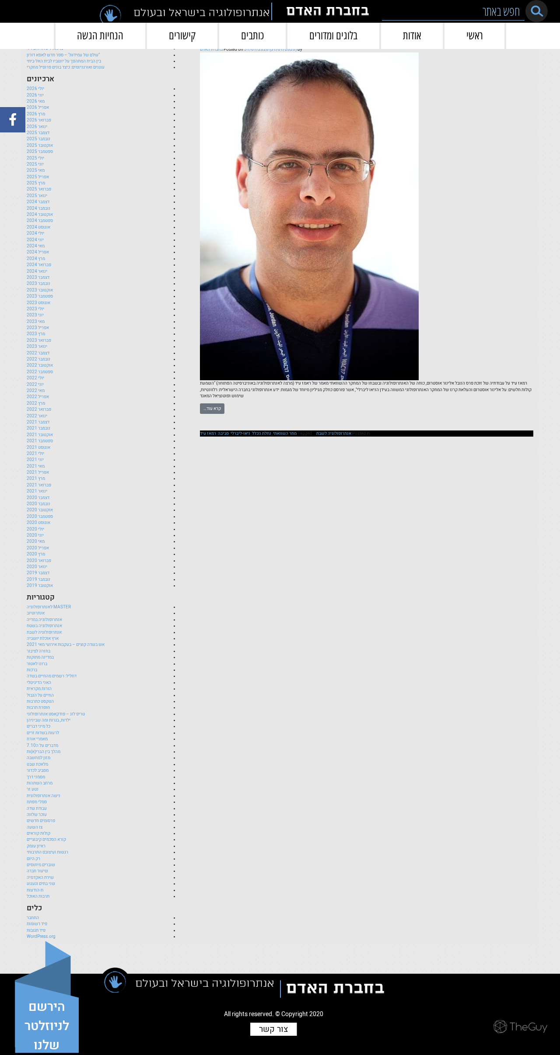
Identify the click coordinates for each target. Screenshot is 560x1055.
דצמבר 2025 (38, 133)
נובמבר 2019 (38, 579)
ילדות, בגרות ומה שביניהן (48, 720)
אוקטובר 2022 (40, 365)
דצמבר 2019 (38, 573)
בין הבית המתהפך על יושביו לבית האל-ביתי (64, 61)
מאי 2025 (36, 170)
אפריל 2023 (38, 328)
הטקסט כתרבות (40, 701)
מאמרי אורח (37, 739)
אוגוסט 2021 (38, 447)
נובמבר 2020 (38, 504)
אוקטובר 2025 (40, 145)
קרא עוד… (212, 409)
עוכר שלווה (37, 815)
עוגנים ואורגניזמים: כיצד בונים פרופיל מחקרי (66, 67)
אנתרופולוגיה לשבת (333, 433)
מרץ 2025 (36, 183)
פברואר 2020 (39, 561)
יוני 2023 (35, 315)
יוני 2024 (35, 240)
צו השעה (34, 827)
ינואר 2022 (37, 416)
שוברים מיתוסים (41, 865)
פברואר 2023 (39, 340)
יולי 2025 (35, 158)
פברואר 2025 (39, 189)
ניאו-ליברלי (240, 433)
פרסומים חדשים (41, 821)
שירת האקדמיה (40, 878)
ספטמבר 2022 (40, 372)
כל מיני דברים (38, 726)
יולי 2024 (35, 233)
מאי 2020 (36, 541)
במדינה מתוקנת (40, 657)
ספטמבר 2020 (40, 517)
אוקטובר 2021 (40, 435)
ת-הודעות (35, 890)
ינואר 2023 (37, 347)
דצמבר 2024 (38, 202)
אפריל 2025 (38, 177)
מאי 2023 (36, 322)
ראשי (474, 35)
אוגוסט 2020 (38, 523)
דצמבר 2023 (38, 277)
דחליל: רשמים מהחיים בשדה (52, 676)
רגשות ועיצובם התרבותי (47, 852)
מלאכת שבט (37, 764)
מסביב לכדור (38, 770)
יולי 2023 (35, 309)
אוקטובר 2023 (40, 290)
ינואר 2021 (37, 491)
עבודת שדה (37, 808)
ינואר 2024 (37, 271)
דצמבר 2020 (38, 498)
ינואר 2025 (37, 196)
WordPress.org (41, 937)
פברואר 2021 (39, 485)
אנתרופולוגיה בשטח (44, 626)
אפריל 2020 (38, 548)
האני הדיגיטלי (39, 683)
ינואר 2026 (37, 127)
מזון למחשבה (38, 758)
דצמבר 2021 (38, 422)
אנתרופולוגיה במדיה (44, 620)
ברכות (32, 670)
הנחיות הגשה (100, 35)
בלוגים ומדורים (333, 35)
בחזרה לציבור (38, 651)
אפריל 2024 (38, 252)
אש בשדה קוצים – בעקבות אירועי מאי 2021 (66, 645)
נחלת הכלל (261, 433)
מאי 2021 (36, 466)
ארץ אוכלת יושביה (43, 638)
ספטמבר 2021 (40, 441)
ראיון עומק (36, 846)
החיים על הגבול (40, 695)
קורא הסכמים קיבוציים (46, 839)
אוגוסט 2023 (38, 303)
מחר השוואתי (285, 433)
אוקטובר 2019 (40, 586)
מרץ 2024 (36, 259)
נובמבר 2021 (38, 428)
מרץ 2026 (36, 114)
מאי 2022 (36, 391)
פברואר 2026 (39, 120)
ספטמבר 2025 (40, 152)
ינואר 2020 (37, 567)
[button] (536, 11)
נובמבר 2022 (38, 359)
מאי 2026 (36, 101)
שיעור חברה (37, 871)
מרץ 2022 (36, 403)
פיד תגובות (36, 930)
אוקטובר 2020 (40, 510)
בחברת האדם (211, 49)
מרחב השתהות (39, 783)
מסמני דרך (36, 777)
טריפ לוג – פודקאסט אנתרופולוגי (56, 714)
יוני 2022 (35, 385)
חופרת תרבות (38, 707)
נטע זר (32, 789)
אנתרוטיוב (36, 613)
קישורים (182, 35)
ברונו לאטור (37, 664)
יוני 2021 (35, 460)
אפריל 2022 (38, 397)
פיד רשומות (37, 924)
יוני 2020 (35, 535)
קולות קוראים (38, 833)
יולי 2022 (35, 378)
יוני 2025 (35, 164)
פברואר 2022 (39, 409)
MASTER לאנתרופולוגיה (49, 607)
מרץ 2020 (36, 554)
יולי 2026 (35, 89)
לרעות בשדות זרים (43, 733)
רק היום (33, 859)
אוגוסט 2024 (38, 227)
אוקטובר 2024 (40, 215)
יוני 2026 (35, 95)
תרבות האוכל (38, 896)
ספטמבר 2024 (40, 221)
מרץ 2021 (36, 478)
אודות (412, 35)
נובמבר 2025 (38, 139)
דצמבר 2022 (38, 353)
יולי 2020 (35, 529)
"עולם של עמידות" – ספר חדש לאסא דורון (63, 55)
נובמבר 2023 (38, 284)
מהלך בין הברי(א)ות (43, 752)
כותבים (252, 35)
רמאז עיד (208, 433)
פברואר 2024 (39, 265)
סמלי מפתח (37, 802)
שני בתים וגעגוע (41, 884)
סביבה (223, 433)
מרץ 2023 (36, 334)
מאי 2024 (36, 246)
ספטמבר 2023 (40, 296)
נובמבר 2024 (38, 208)
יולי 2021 (35, 454)
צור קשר (273, 1029)
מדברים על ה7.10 (42, 746)
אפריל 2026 (38, 107)
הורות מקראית (39, 689)
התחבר (33, 918)
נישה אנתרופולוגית (43, 796)
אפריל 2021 (38, 472)
